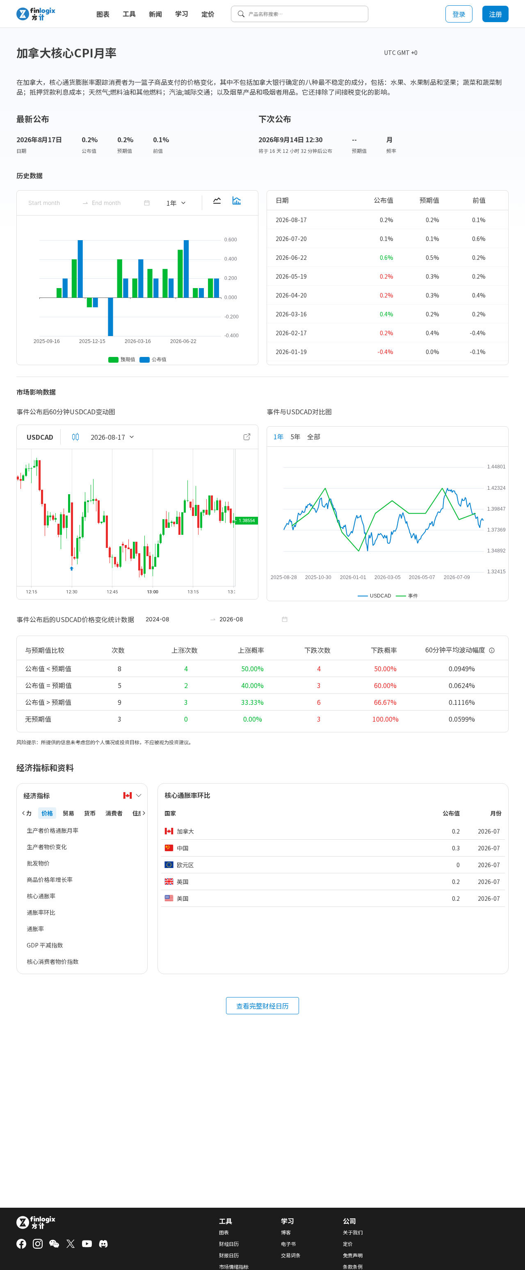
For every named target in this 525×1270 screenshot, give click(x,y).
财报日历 (229, 1255)
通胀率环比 (41, 912)
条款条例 (353, 1266)
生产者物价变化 (47, 847)
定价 (208, 14)
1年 (279, 436)
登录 (459, 14)
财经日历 (229, 1243)
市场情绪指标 (234, 1266)
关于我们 (353, 1232)
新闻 (155, 14)
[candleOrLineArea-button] (75, 436)
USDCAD (40, 437)
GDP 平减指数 (45, 945)
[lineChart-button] (217, 203)
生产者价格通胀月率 (52, 830)
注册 (495, 14)
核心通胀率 (41, 896)
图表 (103, 14)
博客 (286, 1232)
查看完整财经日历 (262, 1006)
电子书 (288, 1243)
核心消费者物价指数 (52, 961)
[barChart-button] (237, 202)
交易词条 (291, 1255)
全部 (313, 436)
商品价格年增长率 (50, 879)
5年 (295, 436)
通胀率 (35, 929)
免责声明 (353, 1255)
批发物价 (38, 863)
